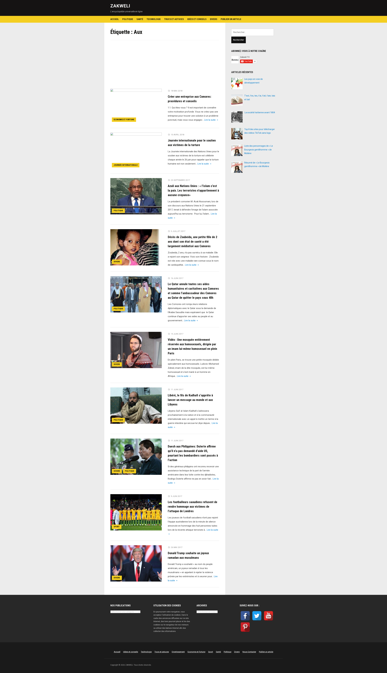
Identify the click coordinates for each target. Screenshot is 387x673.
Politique (127, 19)
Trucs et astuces (174, 19)
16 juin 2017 (177, 278)
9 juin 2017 (176, 496)
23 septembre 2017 (180, 180)
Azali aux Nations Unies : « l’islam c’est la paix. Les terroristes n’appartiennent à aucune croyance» (193, 190)
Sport (117, 526)
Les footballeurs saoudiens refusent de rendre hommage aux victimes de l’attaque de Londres (192, 506)
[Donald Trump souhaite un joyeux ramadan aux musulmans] (136, 563)
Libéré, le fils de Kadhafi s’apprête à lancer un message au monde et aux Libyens (190, 399)
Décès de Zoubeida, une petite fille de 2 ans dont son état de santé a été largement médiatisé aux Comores (192, 241)
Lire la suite (211, 120)
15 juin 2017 (177, 334)
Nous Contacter (249, 652)
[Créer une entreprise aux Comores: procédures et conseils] (136, 106)
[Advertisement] (164, 66)
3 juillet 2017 (178, 231)
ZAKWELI (120, 5)
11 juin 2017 (177, 389)
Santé (140, 19)
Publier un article (231, 19)
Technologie (154, 19)
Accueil (114, 19)
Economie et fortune (124, 119)
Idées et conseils (197, 19)
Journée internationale (126, 165)
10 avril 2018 (177, 134)
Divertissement (178, 652)
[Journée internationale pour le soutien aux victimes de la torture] (136, 151)
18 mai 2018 (176, 91)
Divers (213, 19)
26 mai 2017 (176, 547)
